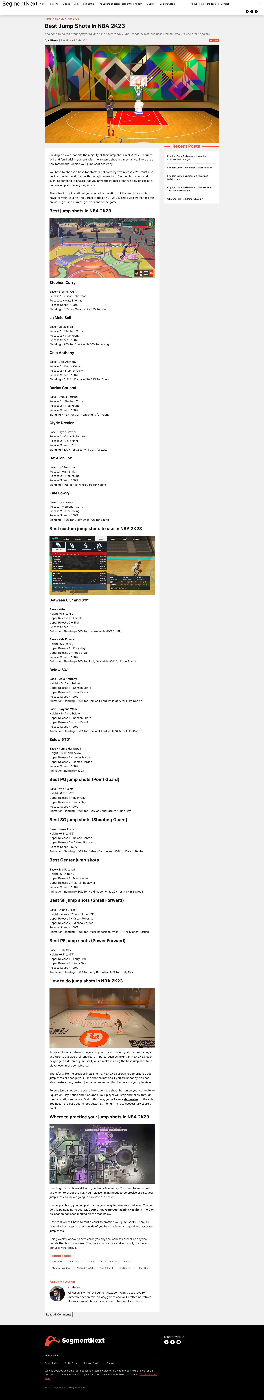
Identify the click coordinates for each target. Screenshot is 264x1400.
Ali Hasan (53, 40)
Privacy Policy (51, 1363)
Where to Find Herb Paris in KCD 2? (185, 199)
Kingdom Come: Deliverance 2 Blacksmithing (189, 167)
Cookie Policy (70, 1363)
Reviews (54, 3)
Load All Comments (58, 1314)
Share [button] (215, 40)
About (194, 3)
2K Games (74, 1261)
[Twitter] (247, 11)
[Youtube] (256, 11)
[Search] (260, 4)
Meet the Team (208, 3)
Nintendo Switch (85, 1268)
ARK (76, 3)
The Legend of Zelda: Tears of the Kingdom (120, 3)
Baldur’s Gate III (168, 3)
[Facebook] (251, 11)
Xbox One (143, 1268)
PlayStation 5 (125, 1268)
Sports (127, 1261)
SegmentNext (20, 3)
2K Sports (90, 1261)
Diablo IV (151, 3)
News (43, 3)
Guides (66, 3)
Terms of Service (92, 1363)
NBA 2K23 (57, 1261)
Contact (225, 3)
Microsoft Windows (61, 1268)
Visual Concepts (109, 1261)
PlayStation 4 (106, 1268)
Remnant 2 (88, 3)
